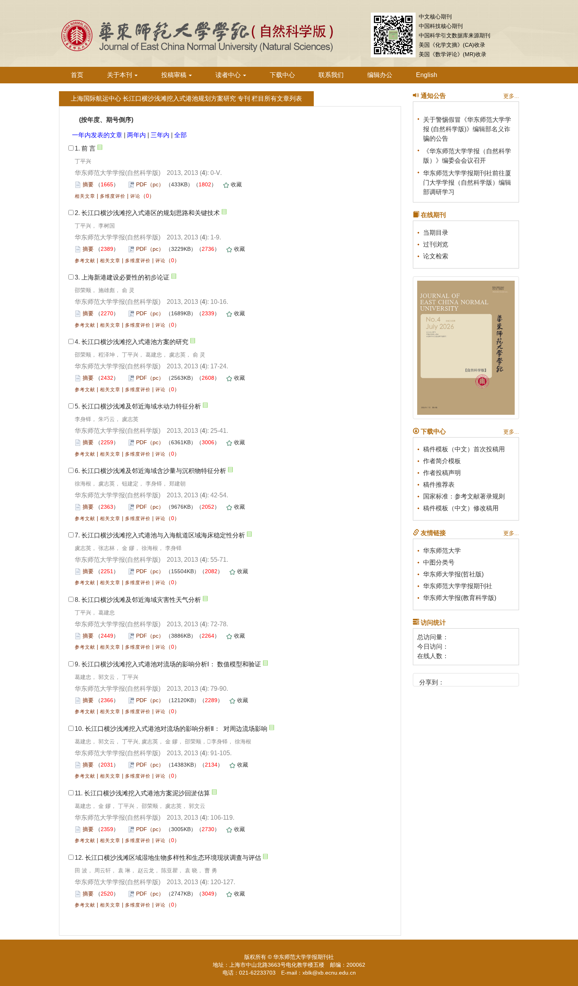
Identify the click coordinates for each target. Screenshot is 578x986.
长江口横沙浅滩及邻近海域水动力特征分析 (141, 406)
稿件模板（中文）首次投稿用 (464, 449)
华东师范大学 (442, 550)
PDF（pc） (150, 184)
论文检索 (435, 256)
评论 (135, 196)
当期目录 (435, 232)
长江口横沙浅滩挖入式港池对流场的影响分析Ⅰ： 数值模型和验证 (171, 664)
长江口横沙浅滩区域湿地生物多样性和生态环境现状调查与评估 (173, 857)
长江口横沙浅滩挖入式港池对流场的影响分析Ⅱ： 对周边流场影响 (176, 728)
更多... (511, 96)
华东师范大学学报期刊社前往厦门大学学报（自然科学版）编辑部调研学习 (467, 178)
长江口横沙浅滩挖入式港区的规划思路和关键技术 (150, 213)
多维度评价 (112, 196)
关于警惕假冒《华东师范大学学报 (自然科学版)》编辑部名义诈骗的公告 (467, 125)
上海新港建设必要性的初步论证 (125, 277)
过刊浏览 (435, 244)
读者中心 (228, 75)
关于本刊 (120, 75)
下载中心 (282, 75)
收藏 (236, 184)
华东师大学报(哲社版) (453, 574)
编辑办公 (379, 75)
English (426, 75)
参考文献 (85, 260)
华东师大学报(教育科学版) (459, 597)
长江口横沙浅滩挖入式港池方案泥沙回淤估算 (147, 793)
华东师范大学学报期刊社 (457, 586)
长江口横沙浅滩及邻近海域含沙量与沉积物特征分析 (153, 470)
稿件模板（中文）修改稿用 (461, 508)
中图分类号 (439, 562)
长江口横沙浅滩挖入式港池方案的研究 (134, 341)
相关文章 (85, 196)
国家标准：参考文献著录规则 (464, 496)
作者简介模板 (442, 461)
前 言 (88, 148)
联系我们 (331, 75)
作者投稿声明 (442, 472)
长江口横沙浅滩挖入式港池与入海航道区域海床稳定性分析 (163, 535)
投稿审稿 (174, 75)
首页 (77, 75)
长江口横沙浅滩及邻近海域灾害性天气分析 (141, 599)
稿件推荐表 (439, 484)
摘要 (88, 184)
